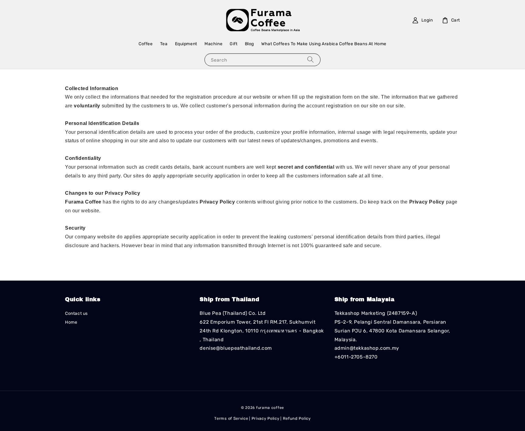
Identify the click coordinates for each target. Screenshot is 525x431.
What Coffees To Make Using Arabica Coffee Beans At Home (323, 43)
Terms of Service (231, 418)
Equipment (186, 43)
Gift (233, 43)
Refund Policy (297, 418)
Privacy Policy (266, 418)
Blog (249, 43)
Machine (213, 43)
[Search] (310, 60)
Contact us (76, 313)
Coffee (146, 43)
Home (71, 322)
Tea (164, 43)
